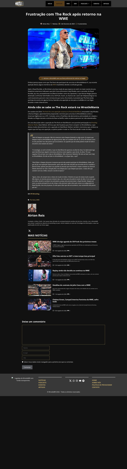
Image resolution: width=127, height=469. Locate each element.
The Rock (33, 200)
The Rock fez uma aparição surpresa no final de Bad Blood (61, 112)
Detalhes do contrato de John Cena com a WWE (71, 285)
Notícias (59, 4)
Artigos (106, 4)
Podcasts (84, 4)
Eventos (96, 4)
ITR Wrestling (34, 194)
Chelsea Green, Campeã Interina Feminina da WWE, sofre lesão (75, 300)
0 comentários (82, 24)
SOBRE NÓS (96, 383)
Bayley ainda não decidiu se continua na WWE (71, 270)
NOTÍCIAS (42, 380)
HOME (94, 380)
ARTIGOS (41, 387)
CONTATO (95, 387)
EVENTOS (41, 385)
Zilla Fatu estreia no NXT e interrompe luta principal (74, 256)
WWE (68, 4)
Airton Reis (46, 24)
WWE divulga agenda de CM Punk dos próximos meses (74, 242)
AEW (75, 4)
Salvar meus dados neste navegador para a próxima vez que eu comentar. (48, 362)
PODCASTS (42, 383)
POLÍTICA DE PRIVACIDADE (102, 385)
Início (50, 4)
